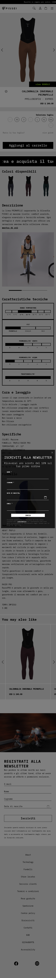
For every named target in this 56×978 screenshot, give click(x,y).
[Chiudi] (52, 452)
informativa (21, 521)
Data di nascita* (13, 493)
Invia (28, 515)
